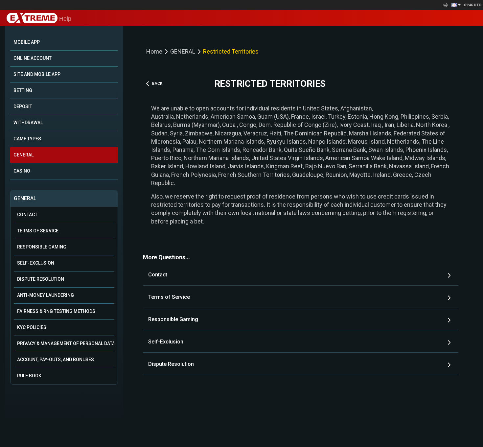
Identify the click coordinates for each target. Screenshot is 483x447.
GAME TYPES (27, 138)
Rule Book (29, 375)
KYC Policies (31, 327)
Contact (27, 214)
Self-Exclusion (35, 263)
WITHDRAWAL (28, 122)
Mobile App (26, 42)
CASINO (21, 171)
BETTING (22, 90)
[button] (456, 5)
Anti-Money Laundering (45, 295)
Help (64, 18)
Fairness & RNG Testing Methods (56, 311)
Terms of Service (37, 230)
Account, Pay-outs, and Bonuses (55, 359)
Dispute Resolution (40, 279)
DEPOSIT (22, 106)
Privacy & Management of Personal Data (65, 343)
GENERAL (23, 154)
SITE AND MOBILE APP (36, 74)
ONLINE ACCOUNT (32, 58)
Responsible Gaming (41, 246)
